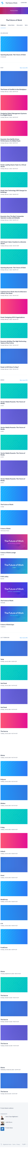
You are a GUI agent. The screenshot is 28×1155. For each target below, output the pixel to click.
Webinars (3, 25)
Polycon (3, 779)
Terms (13, 1144)
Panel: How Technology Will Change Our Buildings (14, 191)
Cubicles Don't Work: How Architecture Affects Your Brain (14, 292)
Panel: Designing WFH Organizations (13, 317)
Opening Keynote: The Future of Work (13, 55)
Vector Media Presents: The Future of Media (13, 402)
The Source (4, 731)
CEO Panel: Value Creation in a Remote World (13, 243)
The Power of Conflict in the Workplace (13, 89)
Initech (3, 851)
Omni (2, 875)
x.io (2, 923)
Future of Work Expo (7, 624)
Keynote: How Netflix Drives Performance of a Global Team (10, 140)
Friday (3, 827)
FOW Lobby (4, 576)
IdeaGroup (4, 899)
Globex (3, 803)
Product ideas (9, 1128)
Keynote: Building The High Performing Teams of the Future (13, 342)
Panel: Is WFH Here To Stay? (10, 367)
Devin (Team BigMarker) (12, 1116)
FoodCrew (4, 947)
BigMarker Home (7, 1144)
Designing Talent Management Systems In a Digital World (14, 114)
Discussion (20, 25)
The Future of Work (11, 3)
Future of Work (5, 528)
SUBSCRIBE (24, 2)
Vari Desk (4, 683)
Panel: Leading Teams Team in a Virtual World (13, 165)
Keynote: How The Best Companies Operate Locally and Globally (12, 217)
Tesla (2, 659)
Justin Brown (9, 1122)
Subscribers (11, 25)
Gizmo (3, 755)
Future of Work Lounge (8, 552)
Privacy (18, 1144)
